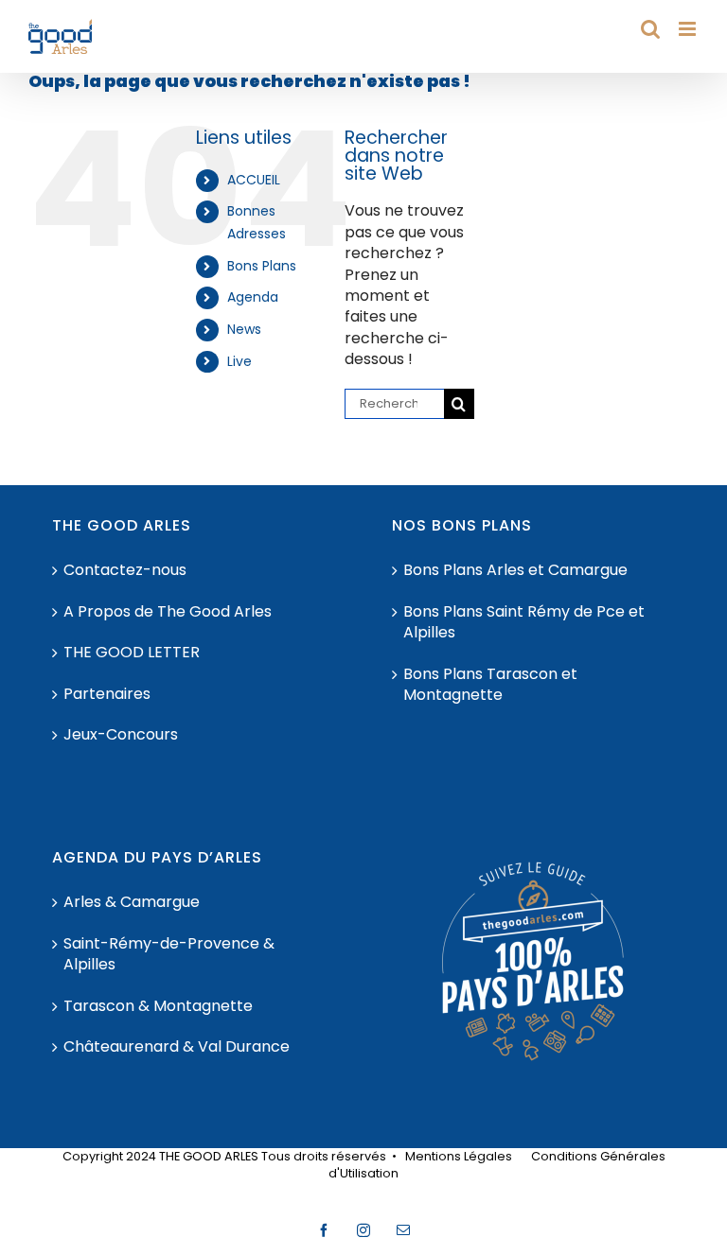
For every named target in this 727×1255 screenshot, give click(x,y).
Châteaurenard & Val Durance (176, 1047)
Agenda (252, 297)
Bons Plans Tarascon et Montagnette (490, 685)
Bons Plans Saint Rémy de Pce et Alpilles (524, 622)
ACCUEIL (253, 179)
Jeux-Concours (120, 734)
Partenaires (107, 694)
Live (239, 361)
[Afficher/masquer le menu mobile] (689, 29)
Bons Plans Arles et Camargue (515, 570)
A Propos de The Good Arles (167, 611)
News (244, 329)
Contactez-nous (124, 570)
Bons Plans (261, 265)
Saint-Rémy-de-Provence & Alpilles (169, 954)
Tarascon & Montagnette (158, 1006)
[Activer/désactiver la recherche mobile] (650, 29)
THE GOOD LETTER (131, 652)
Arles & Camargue (131, 902)
